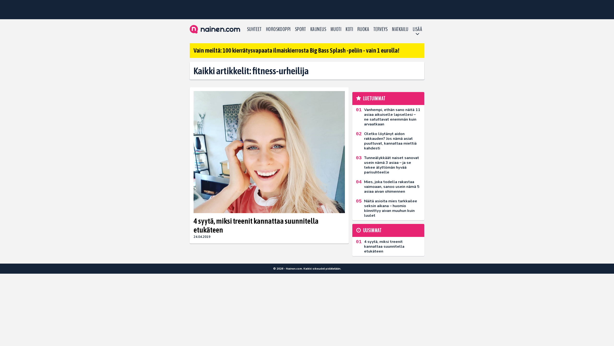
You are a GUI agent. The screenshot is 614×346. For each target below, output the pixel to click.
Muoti (336, 29)
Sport (300, 29)
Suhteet (254, 29)
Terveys (380, 29)
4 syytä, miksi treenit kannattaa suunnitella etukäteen (256, 225)
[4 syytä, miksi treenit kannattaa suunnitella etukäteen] (269, 152)
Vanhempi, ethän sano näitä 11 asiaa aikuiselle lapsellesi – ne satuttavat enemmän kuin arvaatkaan (392, 117)
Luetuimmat (374, 98)
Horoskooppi (278, 29)
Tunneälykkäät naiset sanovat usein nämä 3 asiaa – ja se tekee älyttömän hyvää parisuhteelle (391, 165)
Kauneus (318, 29)
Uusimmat (372, 230)
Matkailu (400, 29)
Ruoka (363, 29)
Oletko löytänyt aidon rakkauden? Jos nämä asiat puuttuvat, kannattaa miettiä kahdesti (390, 141)
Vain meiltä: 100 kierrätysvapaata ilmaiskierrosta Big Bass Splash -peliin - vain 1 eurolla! (296, 50)
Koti (349, 29)
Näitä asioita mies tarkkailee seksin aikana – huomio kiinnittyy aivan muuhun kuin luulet (390, 208)
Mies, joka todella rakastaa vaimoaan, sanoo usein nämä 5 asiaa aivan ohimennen (391, 186)
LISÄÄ (417, 29)
